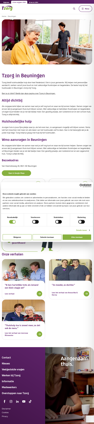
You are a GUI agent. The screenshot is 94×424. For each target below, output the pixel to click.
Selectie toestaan (47, 237)
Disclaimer (6, 409)
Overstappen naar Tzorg (15, 393)
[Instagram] (11, 401)
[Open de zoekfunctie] (74, 8)
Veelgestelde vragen (13, 369)
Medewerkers (9, 387)
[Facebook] (4, 401)
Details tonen (81, 230)
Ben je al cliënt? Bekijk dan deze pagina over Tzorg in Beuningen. (28, 94)
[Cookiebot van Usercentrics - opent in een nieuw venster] (81, 185)
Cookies (5, 413)
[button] (23, 293)
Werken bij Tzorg (11, 375)
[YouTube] (24, 401)
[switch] (35, 222)
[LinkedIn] (17, 401)
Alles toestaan (77, 237)
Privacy (5, 416)
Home (4, 16)
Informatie (8, 381)
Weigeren (17, 237)
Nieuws (6, 363)
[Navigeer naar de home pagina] (7, 9)
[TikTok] (30, 401)
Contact (6, 357)
